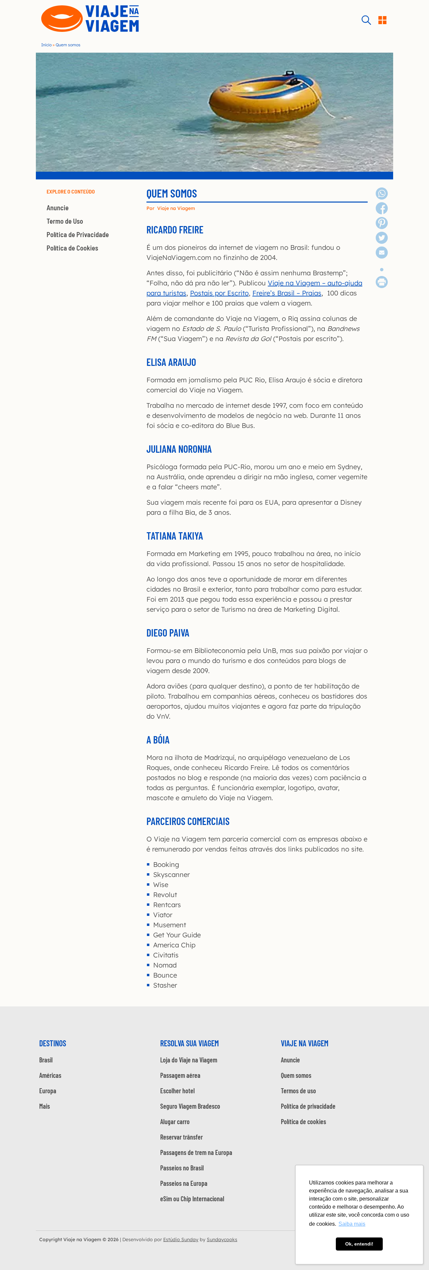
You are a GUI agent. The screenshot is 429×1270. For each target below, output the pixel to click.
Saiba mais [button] (352, 1224)
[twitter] (382, 241)
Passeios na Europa (183, 1183)
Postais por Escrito (219, 293)
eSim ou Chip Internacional (192, 1199)
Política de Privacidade (78, 234)
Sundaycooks (222, 1239)
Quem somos (296, 1075)
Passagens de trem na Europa (196, 1152)
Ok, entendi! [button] (359, 1244)
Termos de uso (298, 1091)
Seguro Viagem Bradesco (190, 1106)
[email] (382, 256)
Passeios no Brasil (182, 1168)
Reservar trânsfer (181, 1137)
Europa (47, 1091)
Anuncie (58, 208)
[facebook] (382, 212)
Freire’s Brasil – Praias (286, 293)
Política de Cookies (72, 248)
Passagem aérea (180, 1075)
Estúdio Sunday (180, 1239)
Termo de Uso (65, 221)
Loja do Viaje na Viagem (188, 1060)
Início (46, 44)
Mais (44, 1106)
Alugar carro (175, 1121)
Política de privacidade (308, 1106)
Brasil (46, 1060)
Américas (50, 1075)
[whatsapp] (382, 197)
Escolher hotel (177, 1091)
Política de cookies (303, 1121)
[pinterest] (382, 226)
